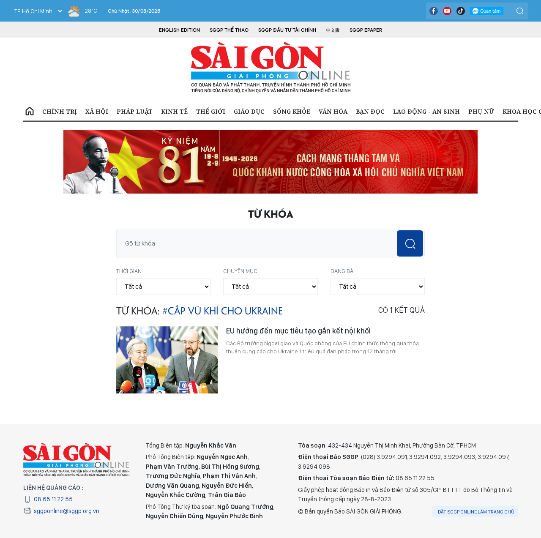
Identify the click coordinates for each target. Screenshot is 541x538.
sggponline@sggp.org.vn (66, 511)
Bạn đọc (370, 111)
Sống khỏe (291, 111)
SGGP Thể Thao (229, 30)
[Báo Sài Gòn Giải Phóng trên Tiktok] (460, 11)
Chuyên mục (240, 271)
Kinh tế (174, 111)
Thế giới (210, 111)
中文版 (333, 30)
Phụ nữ (481, 111)
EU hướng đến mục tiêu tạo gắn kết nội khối (298, 330)
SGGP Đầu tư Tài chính (287, 30)
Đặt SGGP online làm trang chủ (476, 512)
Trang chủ (29, 111)
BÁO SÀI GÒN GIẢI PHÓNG (270, 67)
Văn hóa (333, 111)
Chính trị (59, 111)
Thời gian (129, 271)
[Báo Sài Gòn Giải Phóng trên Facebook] (433, 11)
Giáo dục (249, 111)
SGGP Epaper (366, 30)
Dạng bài (343, 271)
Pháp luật (135, 111)
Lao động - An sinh (426, 111)
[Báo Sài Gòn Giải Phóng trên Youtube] (447, 11)
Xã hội (96, 111)
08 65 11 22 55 (53, 499)
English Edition (179, 30)
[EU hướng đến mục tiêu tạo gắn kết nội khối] (167, 359)
